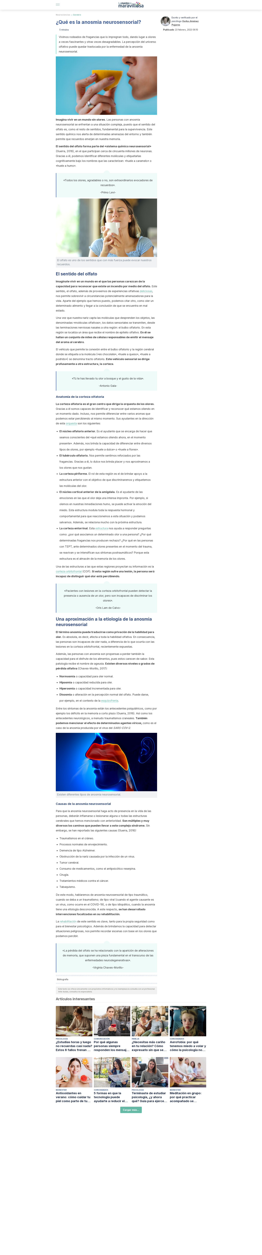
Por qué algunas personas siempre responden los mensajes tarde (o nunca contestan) (112, 1046)
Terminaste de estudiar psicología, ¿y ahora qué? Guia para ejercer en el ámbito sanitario (149, 1097)
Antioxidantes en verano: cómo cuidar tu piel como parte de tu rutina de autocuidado (73, 1097)
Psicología (62, 1039)
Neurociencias (63, 15)
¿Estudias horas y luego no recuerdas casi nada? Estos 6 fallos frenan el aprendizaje (74, 1046)
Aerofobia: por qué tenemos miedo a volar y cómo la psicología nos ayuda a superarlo (188, 1046)
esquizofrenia (109, 700)
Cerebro (77, 15)
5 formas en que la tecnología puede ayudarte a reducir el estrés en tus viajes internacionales (109, 1097)
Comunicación (102, 1039)
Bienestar (61, 1090)
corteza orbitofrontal (69, 571)
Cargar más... (131, 1109)
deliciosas (146, 291)
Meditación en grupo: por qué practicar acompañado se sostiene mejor (186, 1097)
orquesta (71, 423)
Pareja (135, 1039)
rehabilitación (68, 921)
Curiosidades (177, 1039)
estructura (101, 528)
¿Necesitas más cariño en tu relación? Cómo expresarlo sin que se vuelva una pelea (148, 1046)
